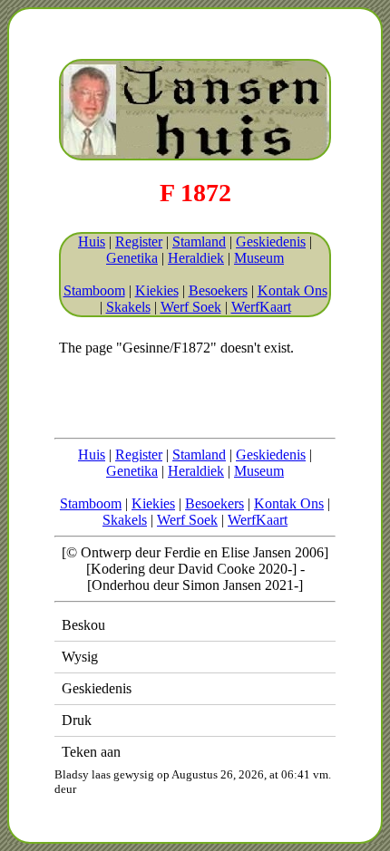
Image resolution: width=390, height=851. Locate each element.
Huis (91, 241)
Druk (77, 720)
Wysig (80, 656)
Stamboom (94, 290)
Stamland (199, 241)
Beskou (83, 625)
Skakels (128, 306)
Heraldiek (196, 258)
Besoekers (218, 290)
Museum (259, 258)
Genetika (132, 258)
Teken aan (91, 751)
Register (138, 241)
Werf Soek (191, 306)
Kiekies (157, 290)
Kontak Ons (292, 290)
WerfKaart (261, 306)
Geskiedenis (271, 241)
